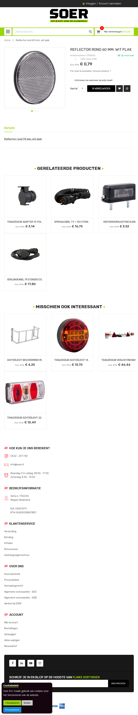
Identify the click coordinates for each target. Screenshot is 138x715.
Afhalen (8, 543)
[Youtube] (30, 663)
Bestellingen (11, 628)
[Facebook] (12, 663)
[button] (31, 110)
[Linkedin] (21, 663)
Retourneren (11, 549)
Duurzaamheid (12, 574)
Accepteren (13, 703)
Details (8, 127)
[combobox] (50, 31)
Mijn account (11, 622)
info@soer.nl (17, 464)
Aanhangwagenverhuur (16, 555)
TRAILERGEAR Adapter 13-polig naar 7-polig (33, 222)
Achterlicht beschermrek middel (27, 360)
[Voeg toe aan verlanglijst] (119, 88)
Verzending (10, 531)
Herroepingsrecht (13, 585)
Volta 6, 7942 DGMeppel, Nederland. (20, 498)
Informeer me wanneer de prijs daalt (93, 80)
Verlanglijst (10, 634)
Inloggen (91, 3)
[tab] (8, 127)
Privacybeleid (12, 709)
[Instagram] (40, 663)
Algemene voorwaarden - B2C (20, 591)
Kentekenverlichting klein (119, 222)
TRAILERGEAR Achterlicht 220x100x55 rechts (34, 417)
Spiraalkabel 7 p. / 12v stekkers (73, 222)
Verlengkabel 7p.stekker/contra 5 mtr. (31, 279)
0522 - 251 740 (19, 456)
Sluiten (27, 703)
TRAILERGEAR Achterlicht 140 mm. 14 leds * (79, 360)
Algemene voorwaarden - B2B (20, 597)
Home (7, 40)
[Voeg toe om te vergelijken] (127, 88)
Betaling (8, 537)
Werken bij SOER (12, 603)
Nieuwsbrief (10, 646)
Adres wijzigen (12, 640)
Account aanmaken (110, 3)
